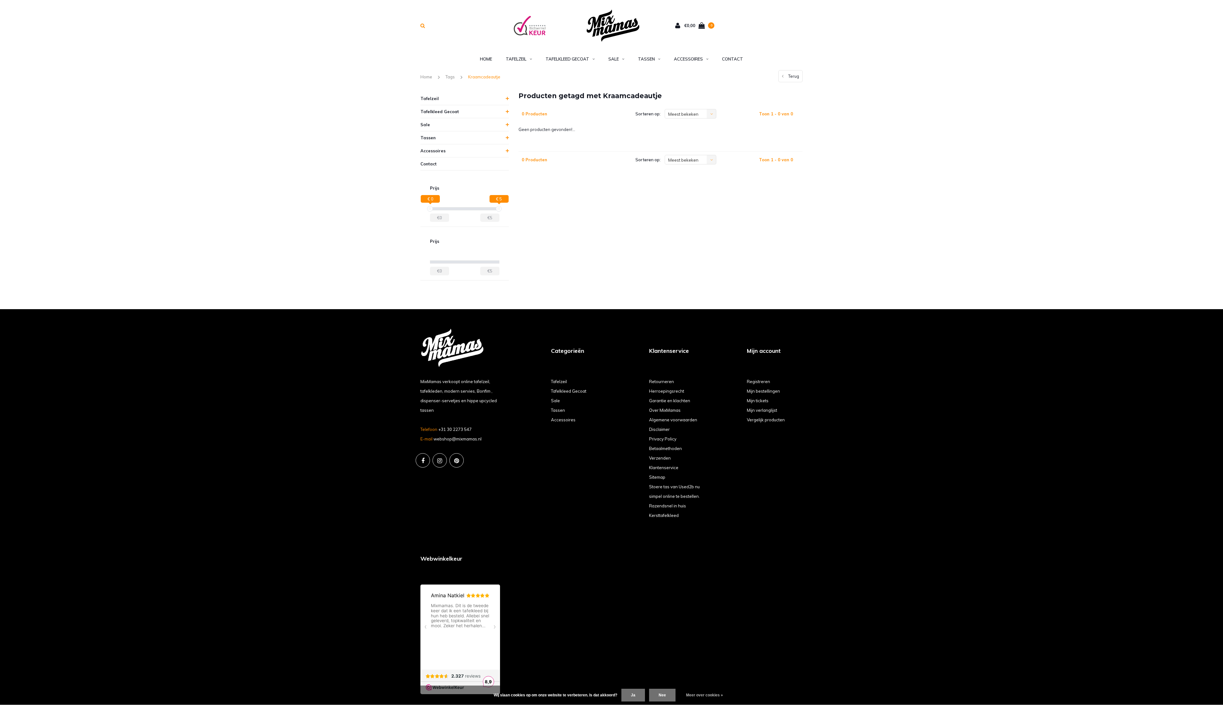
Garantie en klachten (669, 400)
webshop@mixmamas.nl (457, 438)
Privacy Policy (662, 438)
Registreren (758, 381)
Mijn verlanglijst (762, 410)
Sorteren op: (648, 113)
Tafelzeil (516, 59)
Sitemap (657, 477)
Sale (613, 59)
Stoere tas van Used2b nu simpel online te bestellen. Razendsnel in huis (674, 496)
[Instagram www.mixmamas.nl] (440, 460)
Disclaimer (659, 429)
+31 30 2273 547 (455, 429)
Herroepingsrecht (666, 391)
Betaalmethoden (665, 448)
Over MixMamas (665, 410)
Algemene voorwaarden (673, 419)
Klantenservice (663, 467)
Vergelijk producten (766, 419)
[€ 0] (430, 209)
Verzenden (660, 458)
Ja (633, 695)
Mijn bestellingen (763, 391)
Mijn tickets (758, 400)
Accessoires (688, 59)
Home (486, 59)
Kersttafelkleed (664, 515)
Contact (732, 59)
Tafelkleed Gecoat (567, 59)
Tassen (646, 59)
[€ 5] (499, 209)
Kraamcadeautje (484, 76)
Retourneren (661, 381)
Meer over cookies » (704, 695)
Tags (450, 76)
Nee (662, 695)
